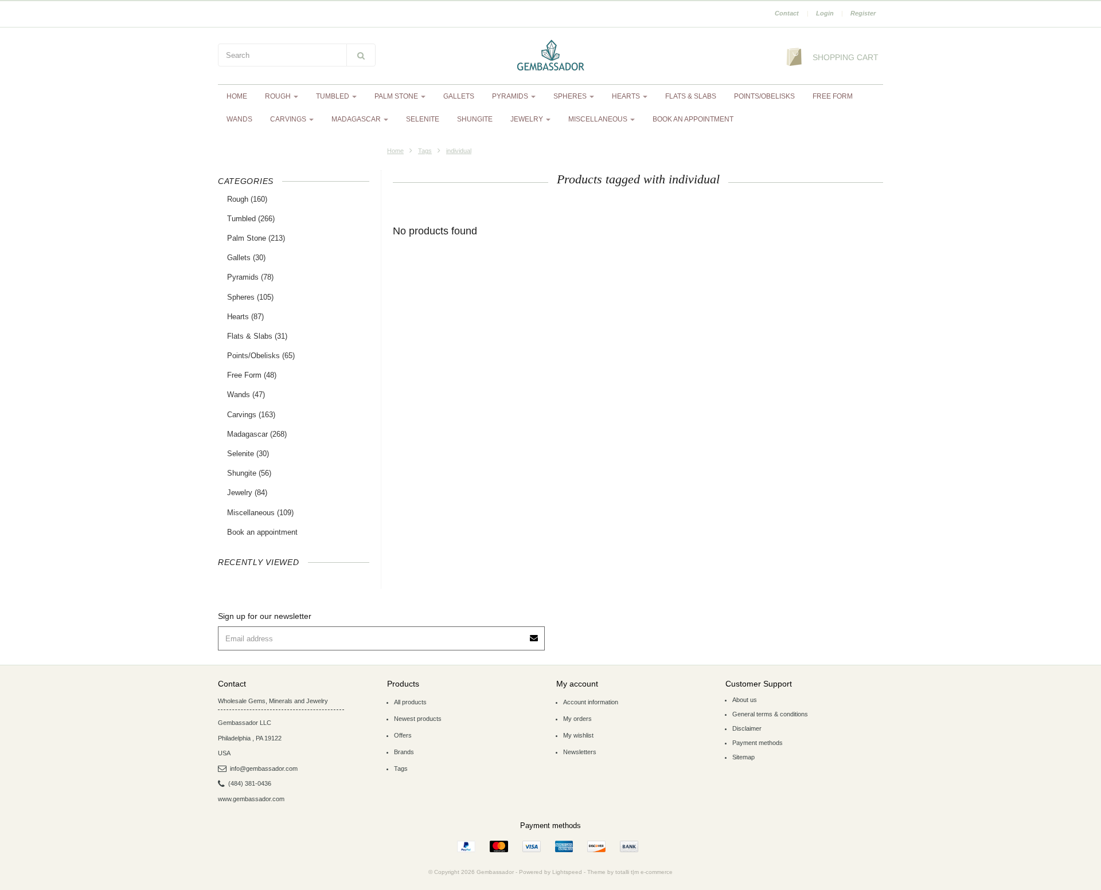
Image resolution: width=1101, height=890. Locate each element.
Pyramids (511, 96)
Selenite (422, 119)
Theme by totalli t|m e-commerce (630, 872)
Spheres (570, 96)
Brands (404, 751)
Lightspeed (567, 872)
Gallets (458, 96)
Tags (425, 150)
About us (744, 699)
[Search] (361, 55)
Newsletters (579, 751)
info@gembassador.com (264, 768)
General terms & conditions (770, 714)
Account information (590, 702)
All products (410, 702)
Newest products (418, 718)
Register (863, 13)
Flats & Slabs (690, 96)
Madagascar (356, 119)
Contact (787, 13)
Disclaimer (747, 728)
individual (458, 150)
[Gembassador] (550, 56)
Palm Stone (397, 96)
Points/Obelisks (764, 96)
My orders (577, 718)
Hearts (627, 96)
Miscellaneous (598, 119)
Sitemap (743, 757)
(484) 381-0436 (249, 783)
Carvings (289, 119)
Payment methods (757, 742)
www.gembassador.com (251, 798)
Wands (239, 119)
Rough (278, 96)
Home (237, 96)
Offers (403, 735)
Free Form (833, 96)
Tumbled (333, 96)
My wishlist (578, 735)
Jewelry (527, 119)
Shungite (475, 119)
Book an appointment (693, 119)
